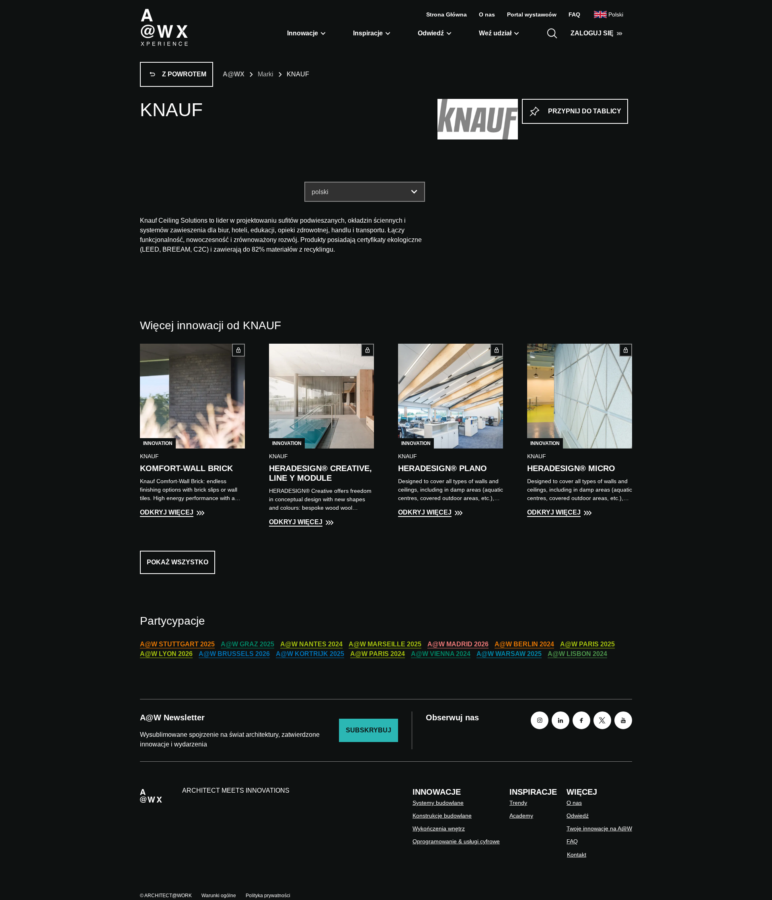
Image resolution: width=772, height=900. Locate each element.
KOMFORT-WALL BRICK (186, 468)
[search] (552, 33)
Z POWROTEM (184, 74)
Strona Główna (446, 14)
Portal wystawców (531, 14)
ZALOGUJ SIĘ (592, 33)
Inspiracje (368, 33)
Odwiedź (431, 33)
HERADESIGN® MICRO (571, 468)
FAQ (574, 14)
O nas (487, 14)
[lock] (238, 350)
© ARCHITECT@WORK (166, 895)
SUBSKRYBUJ (368, 730)
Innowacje (302, 33)
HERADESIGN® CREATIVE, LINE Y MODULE (320, 473)
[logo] (164, 27)
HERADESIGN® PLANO (442, 468)
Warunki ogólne (218, 895)
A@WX (233, 74)
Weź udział (495, 33)
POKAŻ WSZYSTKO (177, 562)
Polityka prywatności (268, 895)
